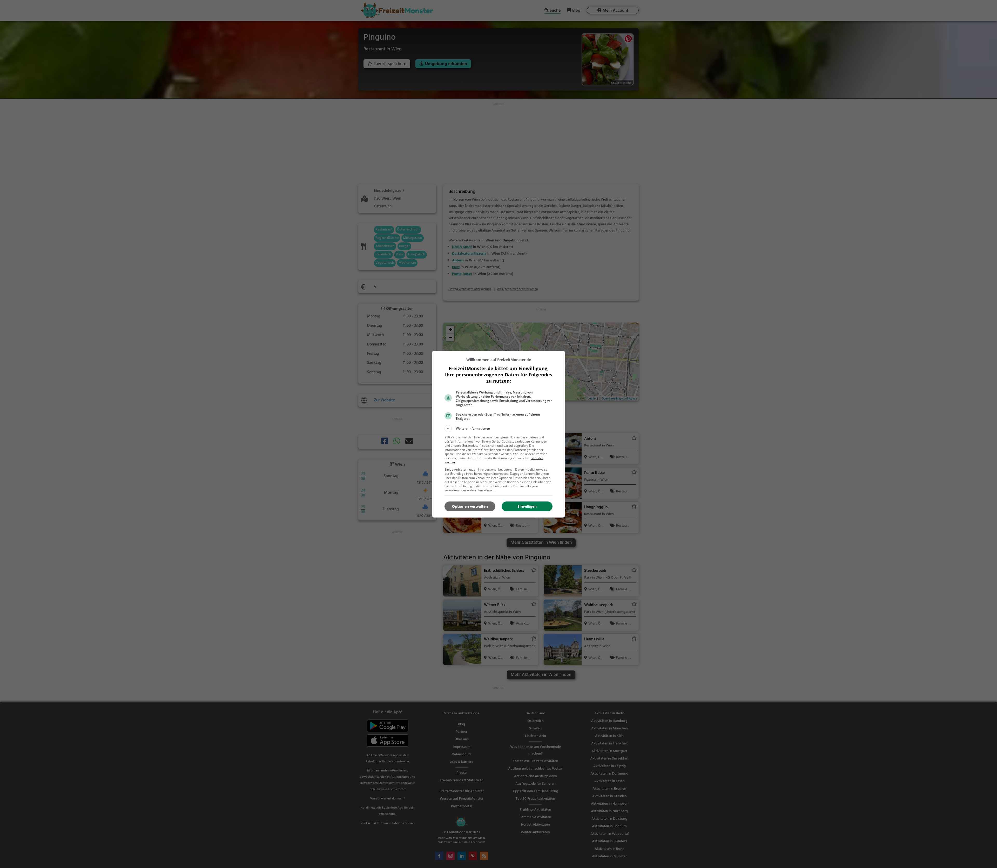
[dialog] (498, 434)
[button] (498, 428)
